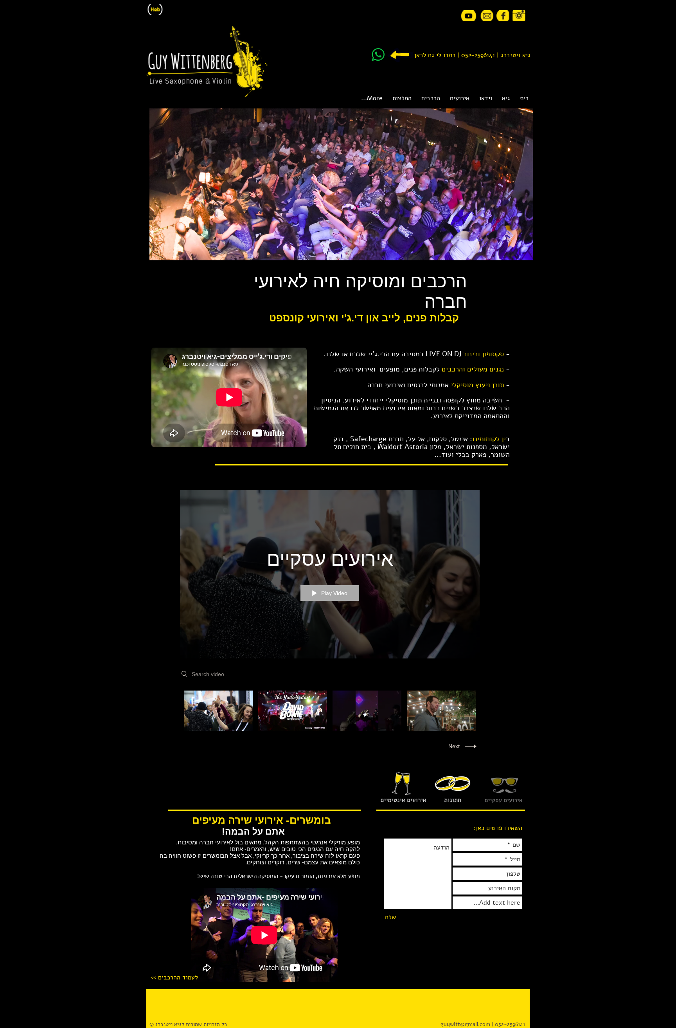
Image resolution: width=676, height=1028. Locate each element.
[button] (459, 98)
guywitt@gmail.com (465, 1024)
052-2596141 (478, 55)
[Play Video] (218, 711)
